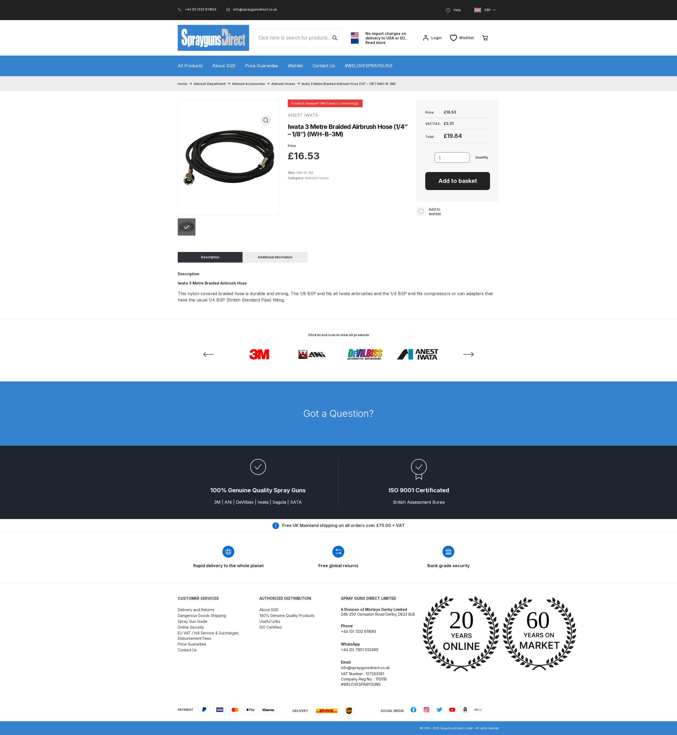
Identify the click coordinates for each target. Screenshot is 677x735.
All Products (190, 65)
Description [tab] (210, 257)
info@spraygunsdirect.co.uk (365, 667)
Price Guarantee (261, 65)
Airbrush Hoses (283, 84)
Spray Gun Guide (192, 621)
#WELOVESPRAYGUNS (368, 65)
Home (182, 84)
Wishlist (295, 65)
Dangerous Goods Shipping (202, 615)
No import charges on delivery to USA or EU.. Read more (386, 38)
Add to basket (457, 180)
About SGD (223, 65)
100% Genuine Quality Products (286, 615)
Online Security (191, 627)
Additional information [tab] (275, 257)
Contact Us (324, 65)
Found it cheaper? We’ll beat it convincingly (325, 103)
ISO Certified (270, 627)
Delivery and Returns (196, 609)
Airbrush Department (210, 84)
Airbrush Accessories (248, 84)
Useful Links (269, 621)
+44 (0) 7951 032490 (359, 649)
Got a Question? (338, 413)
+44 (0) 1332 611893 (358, 631)
